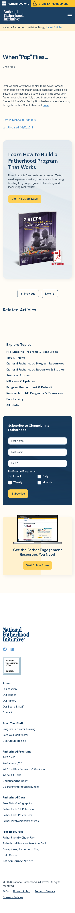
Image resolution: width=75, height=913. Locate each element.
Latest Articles (54, 27)
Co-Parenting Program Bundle (21, 786)
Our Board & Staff (13, 706)
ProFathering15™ (12, 763)
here (46, 105)
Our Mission (10, 689)
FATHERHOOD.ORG (18, 3)
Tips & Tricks (15, 358)
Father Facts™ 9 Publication (19, 809)
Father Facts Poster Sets (17, 815)
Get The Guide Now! (25, 198)
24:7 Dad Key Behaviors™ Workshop (24, 769)
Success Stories (18, 375)
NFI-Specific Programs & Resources (32, 352)
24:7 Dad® (9, 757)
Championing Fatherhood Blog (21, 849)
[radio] (23, 477)
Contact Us (9, 712)
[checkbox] (37, 480)
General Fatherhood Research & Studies (35, 369)
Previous (29, 293)
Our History (9, 700)
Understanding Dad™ (15, 780)
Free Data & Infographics (18, 803)
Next (48, 293)
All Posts (12, 405)
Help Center (10, 855)
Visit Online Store (37, 565)
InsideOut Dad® (12, 775)
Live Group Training (14, 740)
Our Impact (9, 694)
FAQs (6, 891)
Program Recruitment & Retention (30, 387)
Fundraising (14, 399)
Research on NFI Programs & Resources (34, 393)
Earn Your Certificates (16, 734)
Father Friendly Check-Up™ (19, 837)
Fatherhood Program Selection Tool (24, 843)
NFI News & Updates (20, 381)
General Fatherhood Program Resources (35, 363)
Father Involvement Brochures (21, 820)
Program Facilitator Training (19, 729)
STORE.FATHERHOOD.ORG (53, 3)
